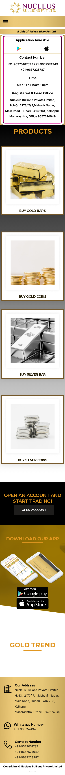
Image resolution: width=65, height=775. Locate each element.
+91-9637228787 (33, 69)
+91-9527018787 (19, 64)
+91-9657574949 (46, 64)
